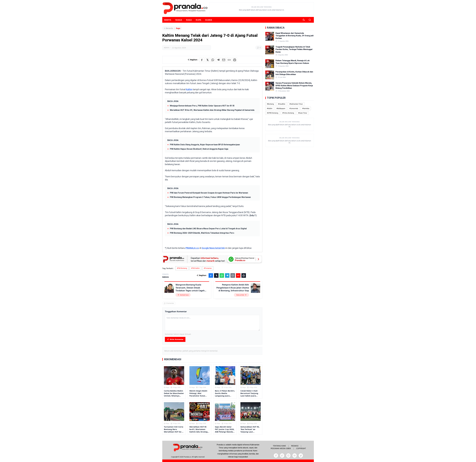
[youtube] (294, 455)
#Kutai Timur (302, 113)
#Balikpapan (281, 108)
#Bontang (270, 104)
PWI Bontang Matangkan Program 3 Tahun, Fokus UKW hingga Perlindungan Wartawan (210, 197)
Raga (189, 20)
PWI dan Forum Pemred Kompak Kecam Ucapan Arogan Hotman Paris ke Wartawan (209, 193)
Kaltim (189, 89)
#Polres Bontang (288, 113)
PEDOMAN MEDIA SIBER (281, 448)
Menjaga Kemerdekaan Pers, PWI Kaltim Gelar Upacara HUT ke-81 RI (202, 106)
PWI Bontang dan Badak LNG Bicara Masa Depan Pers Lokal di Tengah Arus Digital (208, 228)
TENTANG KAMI (279, 446)
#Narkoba (305, 108)
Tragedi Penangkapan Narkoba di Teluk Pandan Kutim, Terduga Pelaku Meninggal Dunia (294, 49)
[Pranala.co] (187, 447)
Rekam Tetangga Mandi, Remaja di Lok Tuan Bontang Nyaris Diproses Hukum (292, 61)
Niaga (178, 20)
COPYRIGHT (301, 448)
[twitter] (282, 455)
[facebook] (276, 455)
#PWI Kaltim (195, 268)
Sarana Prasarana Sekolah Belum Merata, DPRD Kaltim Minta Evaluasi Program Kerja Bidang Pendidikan (294, 85)
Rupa (198, 20)
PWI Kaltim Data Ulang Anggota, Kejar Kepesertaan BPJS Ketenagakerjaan (205, 144)
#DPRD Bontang (272, 113)
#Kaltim (269, 108)
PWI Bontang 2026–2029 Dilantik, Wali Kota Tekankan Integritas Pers (202, 233)
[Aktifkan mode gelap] (304, 20)
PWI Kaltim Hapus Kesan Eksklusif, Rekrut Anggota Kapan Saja (199, 149)
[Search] (310, 20)
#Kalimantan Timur (296, 104)
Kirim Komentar (176, 339)
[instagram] (288, 455)
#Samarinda (293, 108)
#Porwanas (208, 268)
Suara (208, 20)
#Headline (281, 104)
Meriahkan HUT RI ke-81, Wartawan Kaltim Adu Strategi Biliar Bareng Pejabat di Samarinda (212, 110)
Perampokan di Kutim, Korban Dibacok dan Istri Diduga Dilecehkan (294, 73)
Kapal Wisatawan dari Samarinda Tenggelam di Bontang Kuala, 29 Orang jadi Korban (294, 35)
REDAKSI (294, 446)
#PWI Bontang (182, 268)
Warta (167, 20)
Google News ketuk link (213, 248)
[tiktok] (301, 455)
